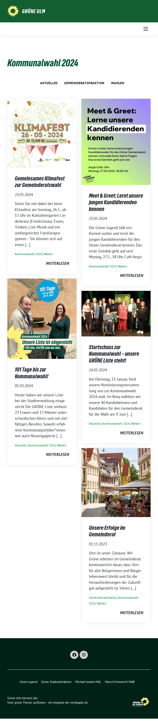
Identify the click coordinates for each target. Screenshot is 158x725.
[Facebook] (74, 655)
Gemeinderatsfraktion (84, 83)
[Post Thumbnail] (42, 132)
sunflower (39, 702)
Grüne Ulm (33, 11)
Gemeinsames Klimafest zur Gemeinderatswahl (40, 181)
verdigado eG (79, 702)
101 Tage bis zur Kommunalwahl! (31, 372)
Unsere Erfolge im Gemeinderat (107, 531)
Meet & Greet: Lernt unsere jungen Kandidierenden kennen (116, 202)
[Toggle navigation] (146, 28)
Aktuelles (49, 83)
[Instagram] (84, 655)
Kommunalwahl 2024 (28, 254)
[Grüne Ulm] (13, 10)
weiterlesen (57, 263)
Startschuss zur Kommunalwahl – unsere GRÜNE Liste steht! (114, 354)
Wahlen (117, 83)
